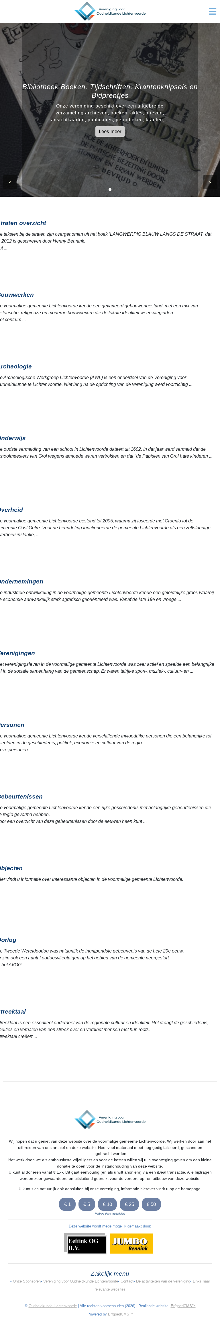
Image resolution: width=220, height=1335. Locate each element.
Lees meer (110, 131)
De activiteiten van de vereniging (163, 1281)
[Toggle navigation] (212, 11)
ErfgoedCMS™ (183, 1306)
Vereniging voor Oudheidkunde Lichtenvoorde (80, 1281)
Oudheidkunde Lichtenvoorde (53, 1306)
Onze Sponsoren (27, 1281)
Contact (127, 1281)
